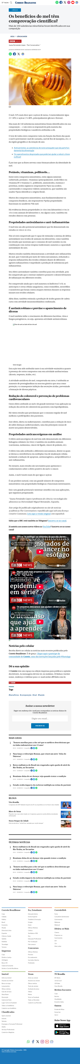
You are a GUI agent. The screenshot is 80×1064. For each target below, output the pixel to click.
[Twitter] (64, 3)
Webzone (57, 922)
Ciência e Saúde (22, 36)
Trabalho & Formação (34, 919)
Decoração (5, 997)
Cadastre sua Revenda (34, 1003)
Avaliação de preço (33, 989)
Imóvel (5, 974)
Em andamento (32, 957)
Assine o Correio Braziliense (10, 968)
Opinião (4, 939)
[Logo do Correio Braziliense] (25, 3)
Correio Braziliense (11, 910)
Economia (5, 925)
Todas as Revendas (33, 1000)
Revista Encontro (62, 990)
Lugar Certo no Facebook (9, 1003)
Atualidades (58, 999)
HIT (55, 941)
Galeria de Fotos (6, 1000)
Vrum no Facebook (33, 997)
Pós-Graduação (32, 941)
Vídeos (30, 991)
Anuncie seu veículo (34, 980)
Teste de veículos (33, 986)
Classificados (8, 1012)
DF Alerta (57, 978)
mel (35, 695)
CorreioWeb (60, 910)
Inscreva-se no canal (57, 521)
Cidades (4, 916)
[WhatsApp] (57, 3)
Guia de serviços (6, 991)
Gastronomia (58, 919)
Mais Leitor (57, 946)
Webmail (57, 925)
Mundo (4, 928)
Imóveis (4, 1018)
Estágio (30, 922)
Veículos (4, 1021)
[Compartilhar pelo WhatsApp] (36, 748)
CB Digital (5, 960)
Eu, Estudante (35, 910)
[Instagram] (68, 3)
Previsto (30, 954)
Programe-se (58, 935)
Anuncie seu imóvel (7, 980)
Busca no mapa (6, 983)
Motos (30, 994)
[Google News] (76, 3)
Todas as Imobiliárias (8, 1005)
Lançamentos (6, 986)
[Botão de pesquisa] (10, 3)
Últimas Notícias (33, 928)
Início (12, 36)
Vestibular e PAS (33, 933)
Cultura (30, 930)
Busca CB (4, 963)
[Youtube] (72, 3)
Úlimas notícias (6, 989)
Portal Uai (57, 1012)
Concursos (33, 948)
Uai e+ (56, 1015)
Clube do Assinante (7, 965)
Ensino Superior (32, 916)
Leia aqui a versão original (39, 514)
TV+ (55, 943)
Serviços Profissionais (8, 1029)
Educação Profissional (34, 939)
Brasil (3, 922)
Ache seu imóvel (6, 978)
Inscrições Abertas (33, 960)
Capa (3, 914)
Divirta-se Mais (61, 929)
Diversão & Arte (6, 930)
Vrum (30, 974)
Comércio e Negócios (8, 1032)
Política (4, 919)
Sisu (29, 936)
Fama (56, 914)
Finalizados (31, 963)
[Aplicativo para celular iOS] (62, 1026)
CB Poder (57, 983)
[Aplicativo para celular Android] (62, 1032)
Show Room (5, 994)
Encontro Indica (59, 1002)
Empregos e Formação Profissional (12, 1024)
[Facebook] (60, 3)
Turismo (4, 947)
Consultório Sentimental (61, 916)
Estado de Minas (59, 1009)
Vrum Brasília (58, 986)
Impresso (6, 951)
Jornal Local (58, 980)
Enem (29, 925)
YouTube (47, 527)
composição (26, 695)
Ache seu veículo (33, 978)
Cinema (56, 932)
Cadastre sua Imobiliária (9, 1008)
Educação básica (33, 914)
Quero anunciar (6, 1016)
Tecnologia (5, 944)
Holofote (4, 941)
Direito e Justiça (6, 957)
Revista (56, 996)
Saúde (41, 695)
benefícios (14, 695)
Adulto (4, 1027)
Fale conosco (32, 944)
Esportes (4, 933)
